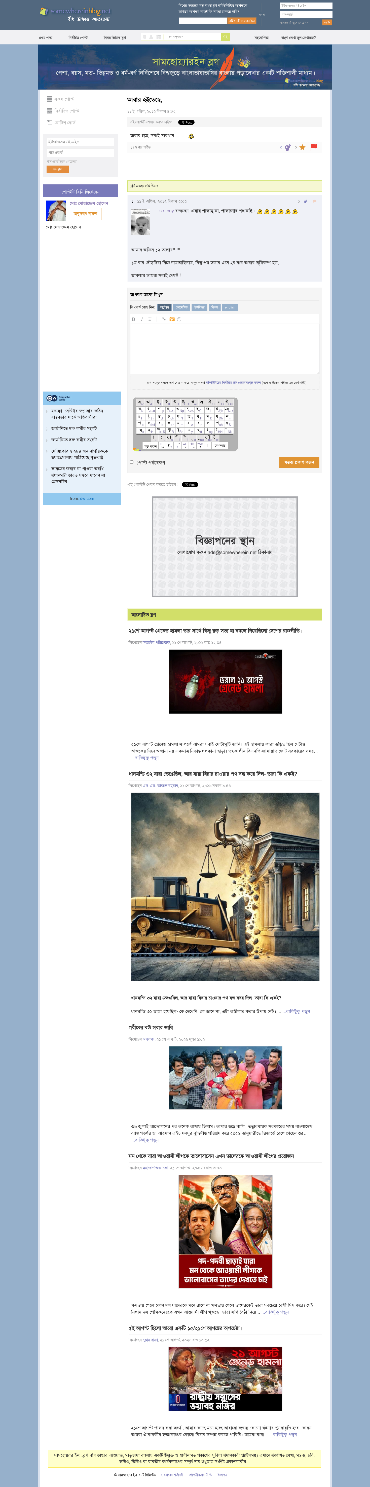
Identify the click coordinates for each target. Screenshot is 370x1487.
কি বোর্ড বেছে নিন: (142, 307)
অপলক (149, 1039)
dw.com (87, 498)
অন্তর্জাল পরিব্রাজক (156, 642)
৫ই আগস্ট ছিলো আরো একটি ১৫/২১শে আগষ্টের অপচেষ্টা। (185, 1328)
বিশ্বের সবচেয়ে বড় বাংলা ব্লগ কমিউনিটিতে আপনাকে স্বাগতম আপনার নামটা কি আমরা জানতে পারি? (213, 8)
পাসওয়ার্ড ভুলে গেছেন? (294, 23)
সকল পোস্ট (64, 99)
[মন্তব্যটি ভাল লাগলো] (305, 201)
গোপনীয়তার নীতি (200, 1475)
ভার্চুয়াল (164, 307)
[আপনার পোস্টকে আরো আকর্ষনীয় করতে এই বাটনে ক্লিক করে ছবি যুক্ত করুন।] (172, 318)
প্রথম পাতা (45, 37)
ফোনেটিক (182, 307)
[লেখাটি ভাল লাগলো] (287, 147)
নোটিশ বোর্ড (64, 123)
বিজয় (214, 307)
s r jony (166, 211)
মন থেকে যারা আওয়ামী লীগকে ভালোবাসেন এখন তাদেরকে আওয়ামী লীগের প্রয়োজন (211, 1156)
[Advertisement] (80, 311)
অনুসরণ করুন (85, 213)
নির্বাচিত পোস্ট (78, 37)
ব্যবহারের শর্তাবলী (172, 1475)
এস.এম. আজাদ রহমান (160, 785)
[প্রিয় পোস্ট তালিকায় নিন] (302, 147)
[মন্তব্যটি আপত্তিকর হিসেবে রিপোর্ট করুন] (314, 201)
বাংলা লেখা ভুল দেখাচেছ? (298, 37)
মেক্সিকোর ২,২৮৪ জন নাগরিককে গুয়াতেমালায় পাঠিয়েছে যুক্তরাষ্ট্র (79, 454)
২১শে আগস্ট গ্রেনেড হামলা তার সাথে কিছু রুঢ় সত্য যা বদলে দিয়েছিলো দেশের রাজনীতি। (215, 631)
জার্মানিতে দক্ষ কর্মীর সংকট (74, 428)
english (230, 307)
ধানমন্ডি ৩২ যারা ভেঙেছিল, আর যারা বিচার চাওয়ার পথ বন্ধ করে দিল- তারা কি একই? (213, 774)
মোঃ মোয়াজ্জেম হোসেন (89, 203)
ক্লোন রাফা (150, 1340)
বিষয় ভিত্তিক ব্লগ (115, 37)
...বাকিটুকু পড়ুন (145, 758)
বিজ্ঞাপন (222, 1475)
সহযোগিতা (261, 37)
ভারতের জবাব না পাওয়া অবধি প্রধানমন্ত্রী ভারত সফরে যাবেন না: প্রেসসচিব (78, 475)
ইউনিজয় (199, 307)
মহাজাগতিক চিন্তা (155, 1167)
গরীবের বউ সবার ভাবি (151, 1027)
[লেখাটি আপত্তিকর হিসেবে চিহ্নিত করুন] (313, 147)
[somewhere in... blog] (75, 14)
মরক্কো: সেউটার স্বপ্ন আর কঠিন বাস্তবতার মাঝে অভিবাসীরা (77, 414)
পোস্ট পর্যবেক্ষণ (150, 463)
